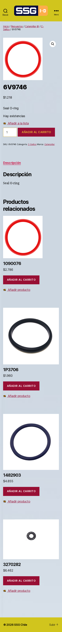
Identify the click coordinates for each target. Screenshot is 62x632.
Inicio (6, 26)
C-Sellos (32, 144)
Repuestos (17, 26)
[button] (53, 44)
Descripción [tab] (12, 163)
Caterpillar (49, 144)
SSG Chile (20, 624)
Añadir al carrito (36, 132)
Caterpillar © (32, 26)
